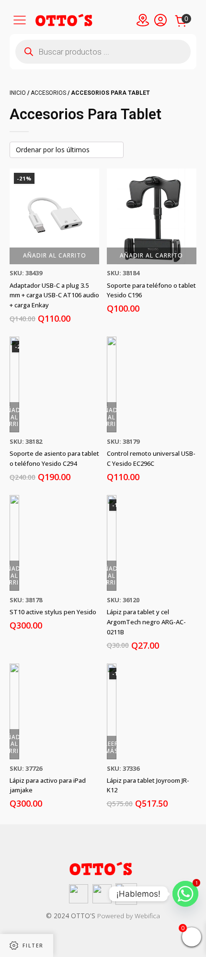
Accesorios (48, 93)
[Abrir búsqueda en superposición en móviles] (103, 51)
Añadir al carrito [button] (54, 255)
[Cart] (182, 22)
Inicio (18, 93)
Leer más (111, 747)
